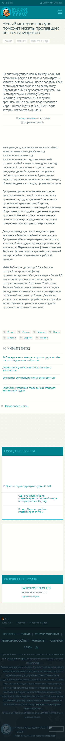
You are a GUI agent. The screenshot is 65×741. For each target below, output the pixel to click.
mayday (42, 331)
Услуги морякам (47, 634)
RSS (7, 618)
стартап (28, 337)
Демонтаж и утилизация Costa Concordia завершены (27, 369)
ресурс (11, 331)
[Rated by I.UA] (56, 728)
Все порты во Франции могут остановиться (29, 377)
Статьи (25, 634)
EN (11, 2)
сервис (26, 331)
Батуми (35, 596)
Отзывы (57, 2)
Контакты (38, 640)
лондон (44, 337)
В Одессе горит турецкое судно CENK (27, 486)
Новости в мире (27, 118)
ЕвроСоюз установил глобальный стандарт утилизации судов (28, 389)
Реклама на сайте (14, 640)
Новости (9, 634)
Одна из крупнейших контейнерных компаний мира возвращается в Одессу (37, 498)
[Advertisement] (32, 135)
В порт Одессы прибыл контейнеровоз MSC (32, 510)
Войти (46, 2)
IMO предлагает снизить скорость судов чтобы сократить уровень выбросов (31, 359)
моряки (12, 337)
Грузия (25, 596)
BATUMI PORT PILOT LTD (36, 588)
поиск (56, 331)
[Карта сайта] (37, 647)
